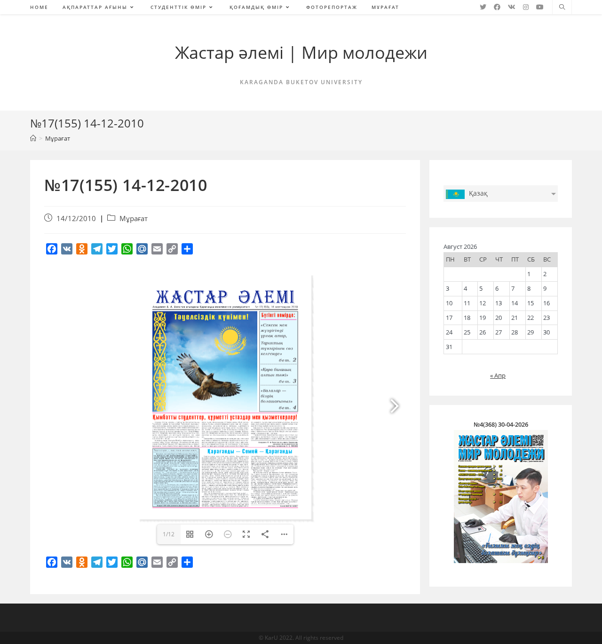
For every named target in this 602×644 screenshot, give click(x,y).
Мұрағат (133, 218)
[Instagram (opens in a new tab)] (525, 7)
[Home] (33, 138)
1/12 (168, 534)
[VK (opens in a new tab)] (511, 7)
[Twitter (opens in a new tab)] (483, 7)
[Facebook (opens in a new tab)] (497, 7)
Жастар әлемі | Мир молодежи (301, 52)
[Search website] (562, 7)
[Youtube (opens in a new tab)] (539, 7)
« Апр (498, 375)
